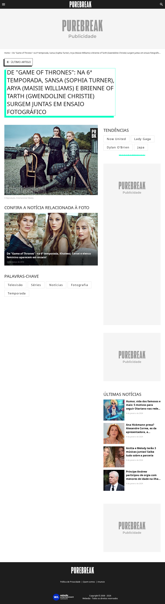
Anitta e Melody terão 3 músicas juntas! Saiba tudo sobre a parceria (141, 451)
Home (7, 53)
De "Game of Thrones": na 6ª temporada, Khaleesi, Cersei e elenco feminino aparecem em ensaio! (49, 255)
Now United (116, 139)
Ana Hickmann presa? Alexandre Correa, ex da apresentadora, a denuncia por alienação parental (141, 432)
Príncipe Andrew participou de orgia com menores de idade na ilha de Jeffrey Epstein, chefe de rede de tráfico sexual (143, 479)
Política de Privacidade (70, 581)
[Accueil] (82, 4)
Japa (140, 147)
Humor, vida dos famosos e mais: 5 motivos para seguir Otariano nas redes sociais (143, 407)
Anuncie (101, 581)
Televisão (15, 285)
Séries (36, 285)
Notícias (56, 285)
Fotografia (79, 285)
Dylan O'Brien (118, 147)
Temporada (17, 293)
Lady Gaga (142, 139)
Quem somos (89, 581)
